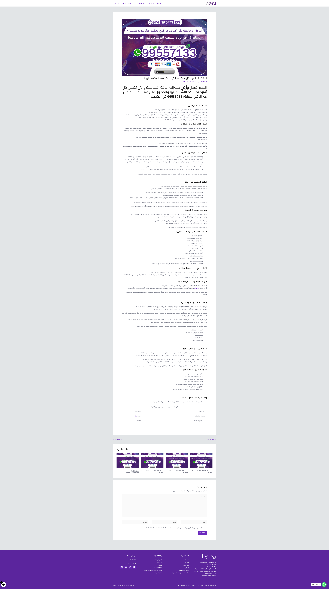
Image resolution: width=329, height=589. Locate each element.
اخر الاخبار (151, 3)
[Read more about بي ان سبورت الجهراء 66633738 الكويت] (152, 460)
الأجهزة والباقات (141, 3)
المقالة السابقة (210, 439)
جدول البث (131, 3)
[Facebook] (134, 567)
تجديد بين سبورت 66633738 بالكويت (178, 471)
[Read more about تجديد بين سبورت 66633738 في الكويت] (201, 460)
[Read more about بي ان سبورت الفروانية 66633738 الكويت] (128, 460)
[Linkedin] (121, 567)
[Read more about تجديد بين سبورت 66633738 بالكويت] (177, 460)
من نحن (124, 3)
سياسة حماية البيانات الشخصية (180, 572)
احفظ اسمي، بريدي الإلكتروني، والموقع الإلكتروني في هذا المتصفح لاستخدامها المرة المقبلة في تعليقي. (174, 528)
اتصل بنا (116, 3)
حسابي (160, 565)
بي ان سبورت (195, 81)
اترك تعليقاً (204, 81)
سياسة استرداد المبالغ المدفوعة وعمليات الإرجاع (153, 571)
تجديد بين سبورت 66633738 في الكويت (201, 471)
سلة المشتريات (158, 567)
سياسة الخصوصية (184, 570)
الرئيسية (159, 3)
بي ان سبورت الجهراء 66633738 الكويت (152, 471)
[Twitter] (130, 567)
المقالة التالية (118, 439)
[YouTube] (125, 567)
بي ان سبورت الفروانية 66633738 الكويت (131, 471)
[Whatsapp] (324, 584)
